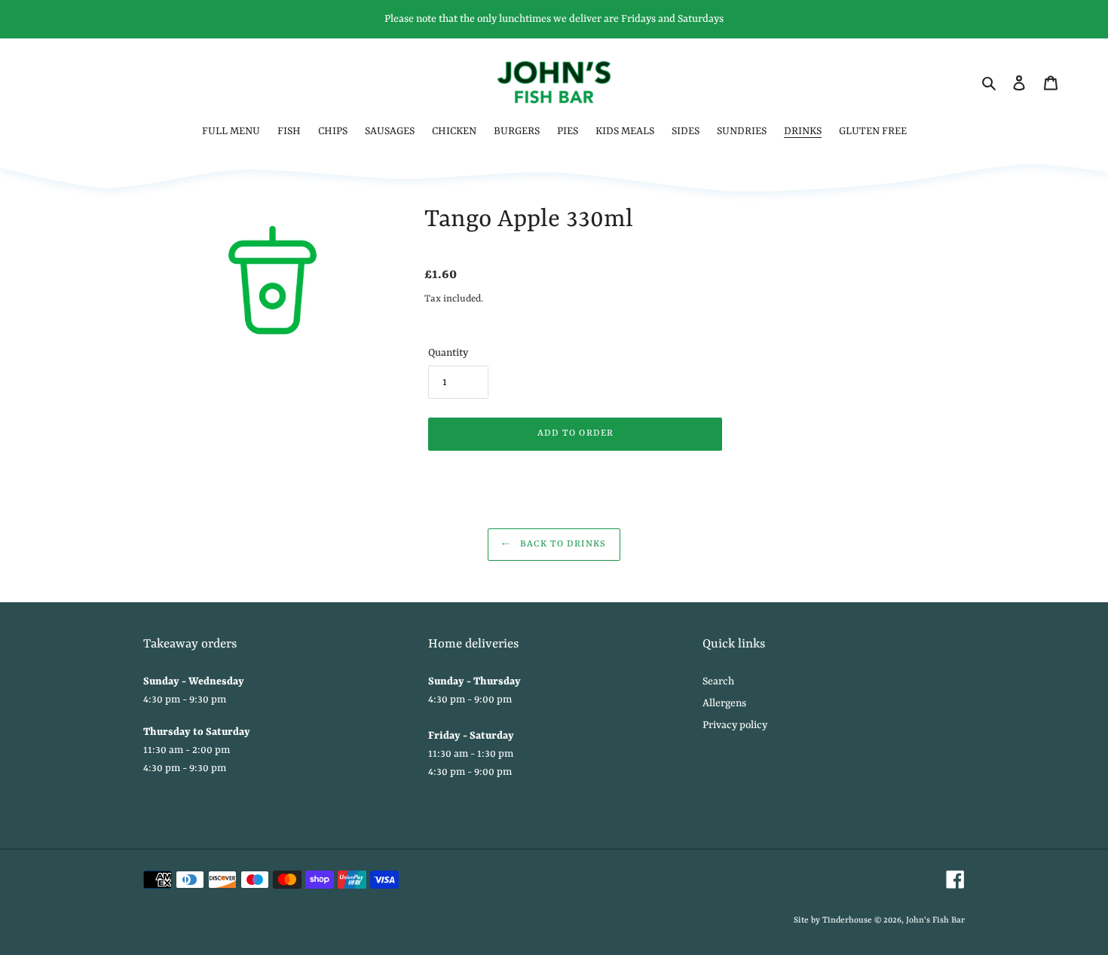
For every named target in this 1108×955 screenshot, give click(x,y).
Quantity (448, 353)
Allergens (724, 703)
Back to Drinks (561, 544)
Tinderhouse (847, 921)
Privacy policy (734, 725)
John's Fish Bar (935, 921)
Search (718, 681)
